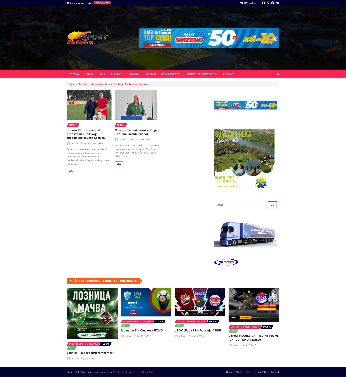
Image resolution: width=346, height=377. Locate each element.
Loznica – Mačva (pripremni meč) (90, 353)
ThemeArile (148, 372)
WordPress (118, 372)
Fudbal (89, 74)
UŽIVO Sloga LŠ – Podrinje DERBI (198, 330)
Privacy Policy (260, 372)
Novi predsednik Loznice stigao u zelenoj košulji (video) (137, 132)
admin (75, 143)
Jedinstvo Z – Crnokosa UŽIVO (142, 330)
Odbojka (151, 74)
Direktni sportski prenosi (202, 74)
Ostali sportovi (171, 74)
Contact (275, 372)
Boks (103, 74)
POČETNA (74, 74)
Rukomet (116, 74)
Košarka (134, 74)
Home (72, 84)
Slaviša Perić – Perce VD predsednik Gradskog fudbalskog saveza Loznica (112, 84)
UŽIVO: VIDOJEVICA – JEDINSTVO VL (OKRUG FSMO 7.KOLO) (254, 337)
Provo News (132, 372)
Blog (248, 372)
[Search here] (278, 74)
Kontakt (228, 74)
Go (272, 204)
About (239, 372)
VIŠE (71, 171)
